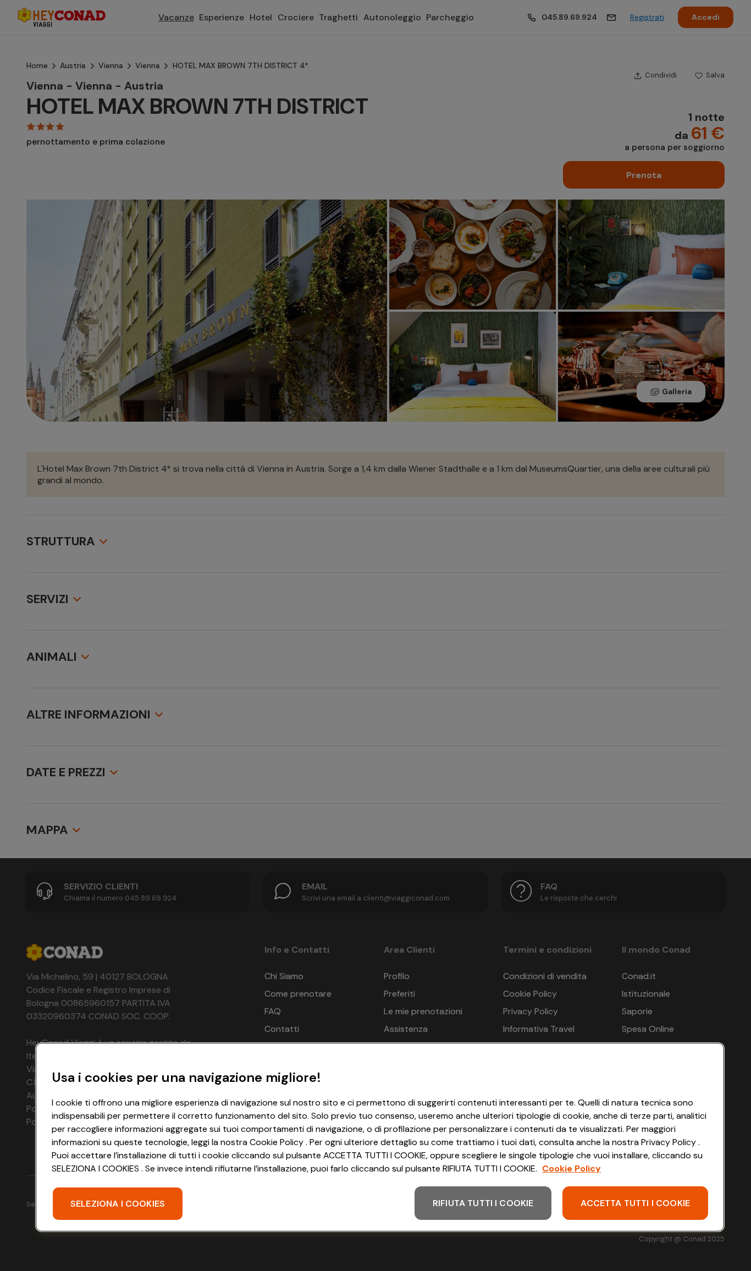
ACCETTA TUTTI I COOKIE (635, 1203)
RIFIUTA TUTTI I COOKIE (483, 1203)
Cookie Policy (571, 1168)
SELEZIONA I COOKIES (117, 1203)
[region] (380, 1137)
